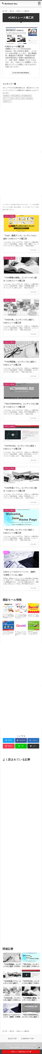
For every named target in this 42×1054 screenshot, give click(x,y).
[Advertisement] (21, 129)
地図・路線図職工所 (16, 95)
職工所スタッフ (7, 101)
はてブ (35, 740)
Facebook (22, 740)
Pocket (10, 746)
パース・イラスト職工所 (9, 98)
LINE (22, 746)
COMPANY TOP (27, 1039)
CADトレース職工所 (20, 98)
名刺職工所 (30, 98)
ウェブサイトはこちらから (21, 72)
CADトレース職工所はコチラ (20, 1051)
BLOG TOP (12, 1039)
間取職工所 (7, 95)
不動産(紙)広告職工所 (27, 95)
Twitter (10, 740)
